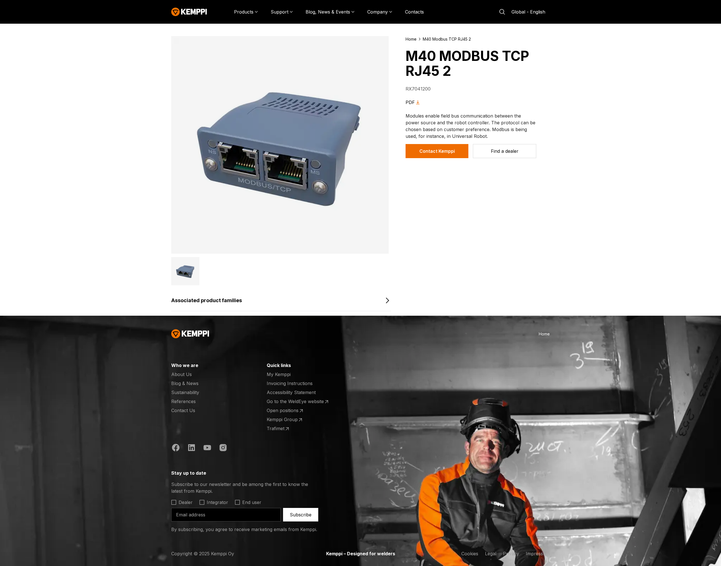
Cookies (469, 553)
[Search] (502, 11)
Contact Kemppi (437, 151)
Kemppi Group (289, 420)
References (183, 401)
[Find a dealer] (504, 151)
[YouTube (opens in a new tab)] (207, 448)
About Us (181, 374)
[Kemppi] (189, 12)
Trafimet (289, 429)
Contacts (414, 12)
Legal (490, 553)
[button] (185, 271)
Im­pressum (538, 553)
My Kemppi (279, 374)
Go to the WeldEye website (295, 402)
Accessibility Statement (291, 392)
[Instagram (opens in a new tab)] (223, 448)
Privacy (511, 553)
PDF (410, 102)
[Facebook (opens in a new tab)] (175, 448)
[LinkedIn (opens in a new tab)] (191, 448)
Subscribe (300, 515)
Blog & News (185, 383)
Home (411, 39)
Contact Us (183, 410)
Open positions (289, 411)
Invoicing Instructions (290, 383)
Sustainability (185, 392)
